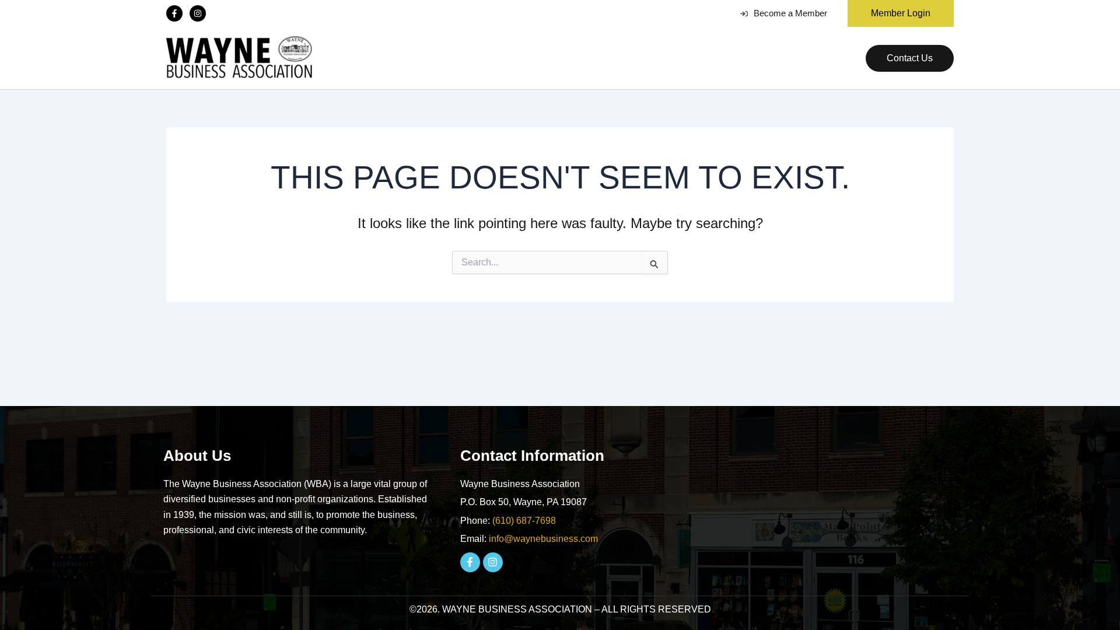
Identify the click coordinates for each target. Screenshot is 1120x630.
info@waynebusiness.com (543, 539)
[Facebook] (174, 13)
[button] (896, 13)
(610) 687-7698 (524, 521)
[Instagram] (198, 13)
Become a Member (790, 13)
